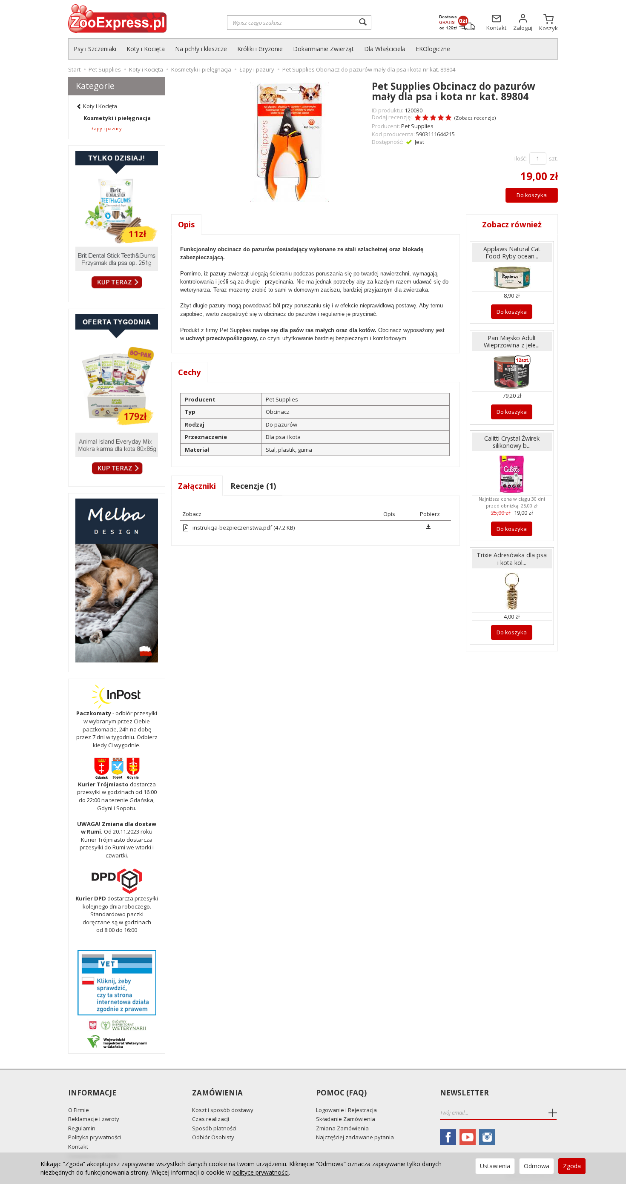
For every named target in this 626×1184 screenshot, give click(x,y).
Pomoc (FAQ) (341, 1093)
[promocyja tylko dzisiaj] (116, 221)
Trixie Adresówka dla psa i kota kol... (512, 558)
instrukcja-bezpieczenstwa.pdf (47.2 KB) (243, 527)
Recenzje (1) (253, 486)
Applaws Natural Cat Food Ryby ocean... (511, 252)
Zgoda (572, 1166)
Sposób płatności (214, 1128)
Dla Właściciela (384, 49)
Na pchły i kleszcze (201, 49)
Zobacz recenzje (475, 118)
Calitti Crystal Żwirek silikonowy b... (512, 442)
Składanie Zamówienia (345, 1119)
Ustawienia (495, 1166)
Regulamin (81, 1128)
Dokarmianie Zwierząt (323, 49)
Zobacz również (512, 224)
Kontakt (78, 1146)
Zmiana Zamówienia (342, 1128)
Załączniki (197, 486)
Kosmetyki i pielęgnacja (117, 118)
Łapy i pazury (107, 128)
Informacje (92, 1093)
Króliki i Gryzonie (260, 49)
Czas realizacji (210, 1119)
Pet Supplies (417, 126)
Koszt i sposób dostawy (222, 1110)
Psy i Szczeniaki (95, 49)
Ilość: (520, 158)
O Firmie (78, 1110)
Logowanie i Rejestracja (346, 1110)
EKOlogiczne (433, 49)
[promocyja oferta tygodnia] (116, 395)
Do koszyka (532, 195)
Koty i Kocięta (145, 49)
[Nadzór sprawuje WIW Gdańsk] (116, 1041)
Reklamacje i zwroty (93, 1119)
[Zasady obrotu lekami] (116, 1025)
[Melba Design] (116, 580)
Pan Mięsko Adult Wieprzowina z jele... (512, 341)
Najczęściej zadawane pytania (355, 1137)
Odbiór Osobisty (213, 1137)
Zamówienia (217, 1093)
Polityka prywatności (94, 1137)
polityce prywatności (261, 1172)
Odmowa (536, 1166)
